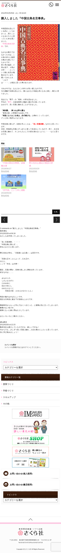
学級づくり (8, 390)
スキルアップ (9, 397)
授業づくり (8, 384)
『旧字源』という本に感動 (13, 190)
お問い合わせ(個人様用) (21, 474)
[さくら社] (9, 4)
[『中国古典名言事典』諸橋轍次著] (13, 154)
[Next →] (56, 220)
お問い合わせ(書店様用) (21, 484)
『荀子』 (9, 102)
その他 (6, 403)
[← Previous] (4, 220)
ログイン (26, 347)
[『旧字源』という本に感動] (13, 181)
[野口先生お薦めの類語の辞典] (41, 154)
